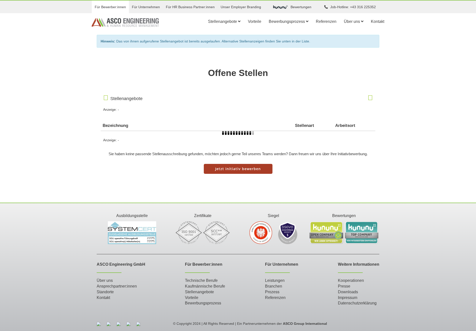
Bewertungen (301, 7)
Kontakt (377, 21)
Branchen (273, 286)
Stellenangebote (223, 21)
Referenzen (326, 21)
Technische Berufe (201, 280)
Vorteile (254, 21)
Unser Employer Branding (241, 7)
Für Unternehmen (146, 7)
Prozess (272, 292)
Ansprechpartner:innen (117, 286)
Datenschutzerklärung (357, 303)
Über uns (352, 21)
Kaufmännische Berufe (205, 286)
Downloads (348, 292)
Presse (344, 286)
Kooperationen (351, 280)
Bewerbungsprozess (287, 21)
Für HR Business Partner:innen (190, 7)
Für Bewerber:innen (110, 7)
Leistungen (275, 280)
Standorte (105, 292)
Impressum (347, 297)
